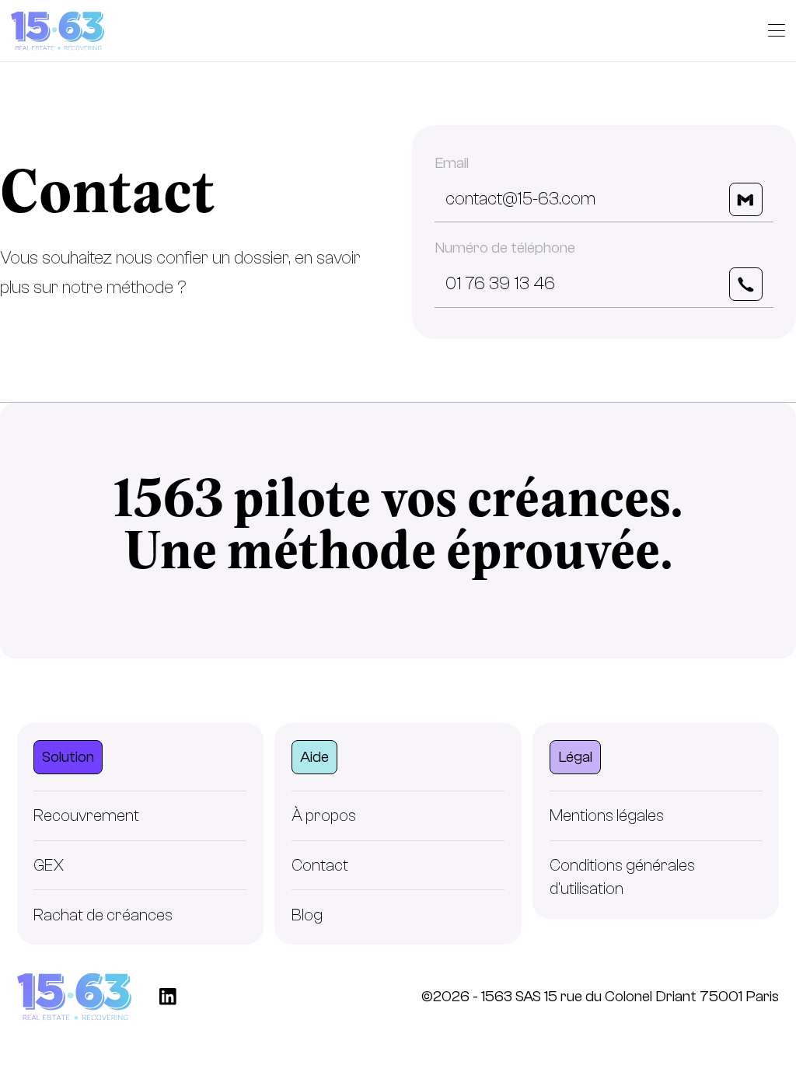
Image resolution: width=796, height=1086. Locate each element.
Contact (320, 865)
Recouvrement (86, 815)
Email (452, 163)
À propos (324, 815)
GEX (49, 865)
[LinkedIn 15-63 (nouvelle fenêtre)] (168, 997)
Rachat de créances (103, 915)
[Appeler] (746, 284)
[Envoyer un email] (746, 199)
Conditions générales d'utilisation (622, 877)
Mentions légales (607, 815)
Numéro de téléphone (505, 248)
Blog (307, 915)
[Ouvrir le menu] (776, 30)
